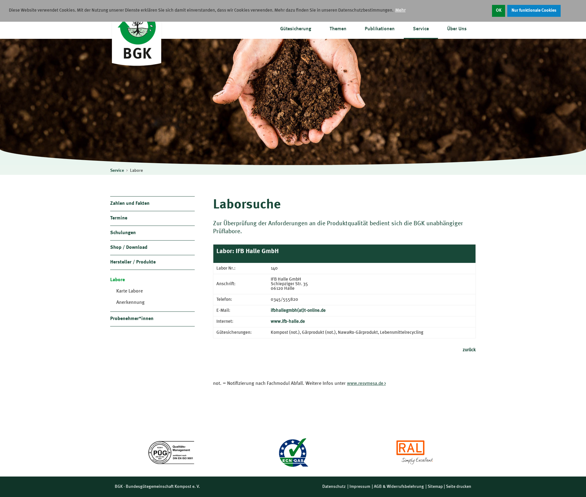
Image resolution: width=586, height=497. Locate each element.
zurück (469, 350)
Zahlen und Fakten (130, 203)
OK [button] (498, 11)
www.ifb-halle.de (288, 321)
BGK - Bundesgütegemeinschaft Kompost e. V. (157, 486)
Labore (136, 170)
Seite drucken (458, 486)
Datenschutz (334, 486)
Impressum (359, 486)
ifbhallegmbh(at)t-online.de (298, 310)
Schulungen (123, 232)
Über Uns (457, 29)
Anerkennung (130, 302)
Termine (118, 218)
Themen (338, 29)
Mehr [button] (400, 10)
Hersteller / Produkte (133, 262)
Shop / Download (128, 247)
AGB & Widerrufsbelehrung (399, 486)
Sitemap (435, 486)
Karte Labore (129, 291)
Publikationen (380, 29)
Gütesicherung (295, 29)
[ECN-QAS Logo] (293, 452)
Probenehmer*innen (132, 318)
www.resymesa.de (365, 383)
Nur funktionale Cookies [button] (534, 11)
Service (421, 29)
